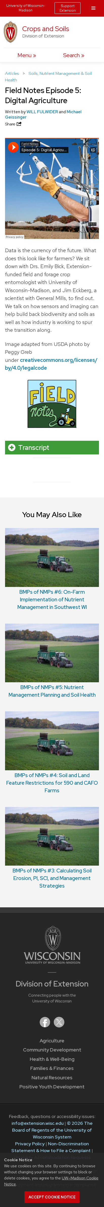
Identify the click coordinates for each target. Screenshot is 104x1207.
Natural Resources (52, 1077)
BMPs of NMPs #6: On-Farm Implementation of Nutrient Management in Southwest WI (52, 599)
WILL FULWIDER (42, 112)
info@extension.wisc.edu (38, 1123)
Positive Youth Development (52, 1087)
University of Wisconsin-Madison (25, 7)
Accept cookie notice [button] (52, 1197)
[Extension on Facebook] (45, 1026)
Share (10, 124)
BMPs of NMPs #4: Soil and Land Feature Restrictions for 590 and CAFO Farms (52, 783)
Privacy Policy (30, 1144)
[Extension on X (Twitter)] (59, 1026)
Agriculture (52, 1041)
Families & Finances (52, 1068)
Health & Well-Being (52, 1059)
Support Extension (68, 8)
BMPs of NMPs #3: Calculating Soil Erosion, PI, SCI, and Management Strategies (52, 878)
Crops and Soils (45, 28)
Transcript (33, 447)
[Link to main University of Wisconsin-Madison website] (52, 962)
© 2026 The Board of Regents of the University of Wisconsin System (52, 1130)
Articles (12, 73)
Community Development (52, 1050)
